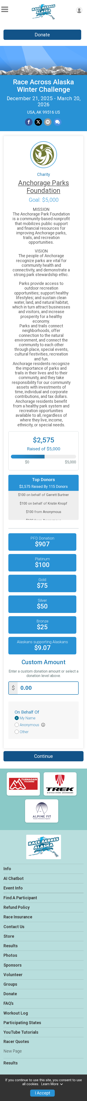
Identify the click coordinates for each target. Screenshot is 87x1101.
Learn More (49, 1084)
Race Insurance (17, 917)
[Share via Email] (48, 122)
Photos (10, 955)
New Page (12, 1051)
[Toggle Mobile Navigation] (4, 9)
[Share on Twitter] (38, 122)
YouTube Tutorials (20, 1032)
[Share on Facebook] (28, 122)
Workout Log (15, 1013)
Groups (10, 984)
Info (7, 868)
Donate (42, 35)
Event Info (13, 888)
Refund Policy (16, 907)
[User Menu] (79, 10)
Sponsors (12, 965)
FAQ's (8, 1003)
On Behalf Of (27, 712)
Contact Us (13, 926)
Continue (43, 756)
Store (8, 936)
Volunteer (13, 974)
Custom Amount (43, 662)
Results (10, 946)
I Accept (42, 1093)
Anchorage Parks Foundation (43, 187)
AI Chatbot (13, 878)
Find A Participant (20, 898)
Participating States (22, 1022)
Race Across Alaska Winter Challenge (43, 85)
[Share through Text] (57, 122)
